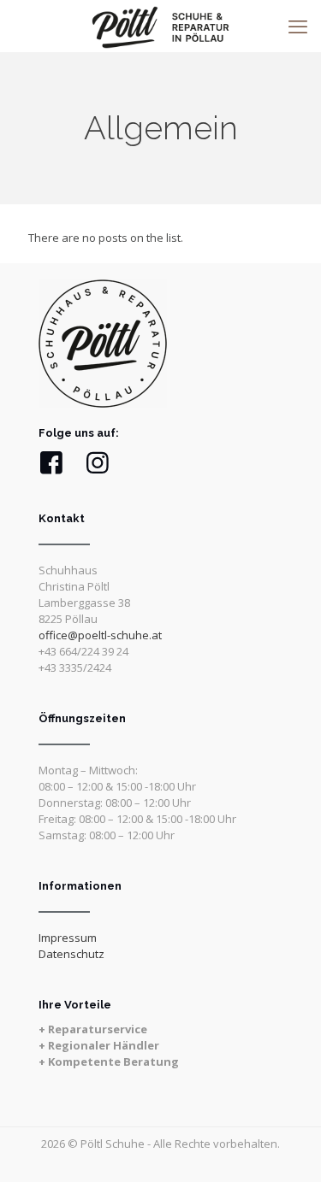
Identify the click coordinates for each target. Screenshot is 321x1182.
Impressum (68, 937)
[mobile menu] (297, 25)
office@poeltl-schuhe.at (100, 635)
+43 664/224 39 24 (83, 651)
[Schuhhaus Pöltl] (160, 25)
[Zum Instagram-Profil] (97, 463)
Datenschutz (71, 953)
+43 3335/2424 (75, 667)
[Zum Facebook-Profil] (51, 463)
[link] (103, 343)
